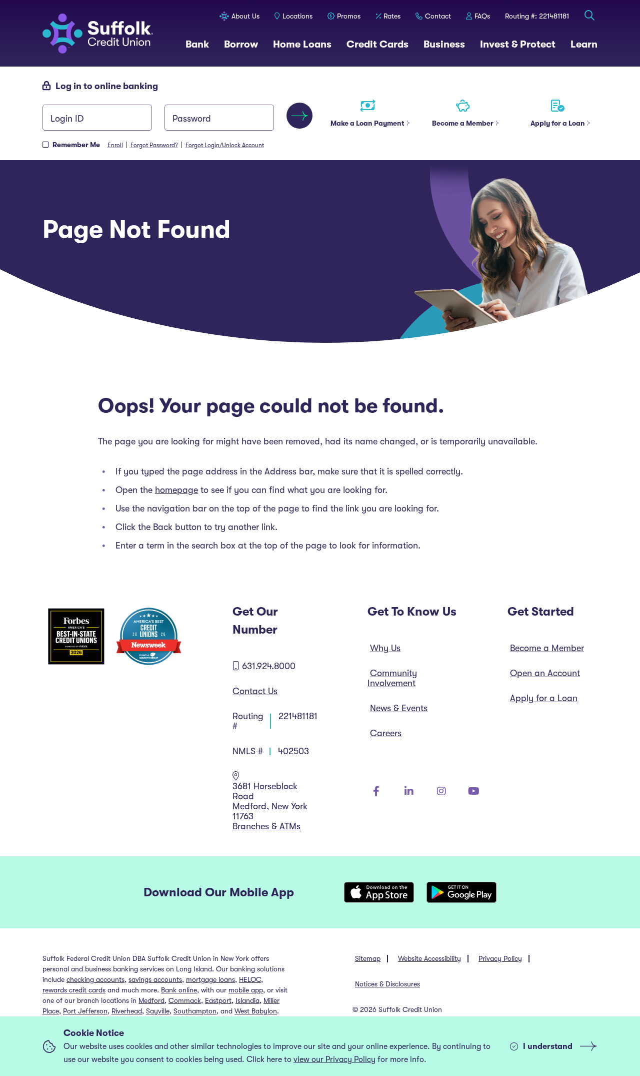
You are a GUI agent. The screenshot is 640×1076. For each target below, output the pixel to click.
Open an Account (545, 673)
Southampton (195, 1011)
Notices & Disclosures (387, 984)
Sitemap (367, 958)
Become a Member (547, 648)
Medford (151, 1000)
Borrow (241, 44)
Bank (197, 44)
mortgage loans (210, 979)
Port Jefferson (85, 1011)
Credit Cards (377, 44)
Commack (184, 1000)
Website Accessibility (429, 958)
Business (444, 44)
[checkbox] (45, 145)
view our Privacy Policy (335, 1059)
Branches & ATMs (266, 826)
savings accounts (155, 979)
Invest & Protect (518, 44)
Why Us (385, 648)
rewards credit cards (74, 990)
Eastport (218, 1000)
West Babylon (255, 1011)
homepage (176, 490)
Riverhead (127, 1011)
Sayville (158, 1011)
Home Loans (302, 44)
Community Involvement (392, 678)
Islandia (248, 1000)
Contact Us (255, 691)
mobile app (245, 990)
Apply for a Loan (544, 698)
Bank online (179, 990)
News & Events (399, 708)
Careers (386, 733)
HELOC (250, 979)
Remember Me (76, 145)
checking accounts (95, 979)
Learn (584, 44)
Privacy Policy (500, 958)
